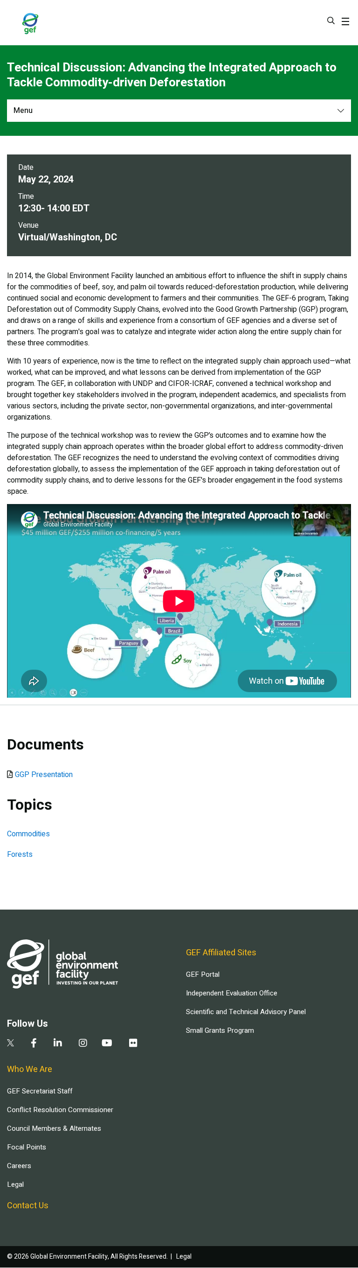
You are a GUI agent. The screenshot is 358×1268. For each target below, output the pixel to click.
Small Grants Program (220, 1030)
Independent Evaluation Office (231, 993)
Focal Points (26, 1147)
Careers (19, 1166)
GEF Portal (203, 974)
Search (331, 20)
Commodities (28, 834)
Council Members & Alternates (54, 1128)
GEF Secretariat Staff (39, 1091)
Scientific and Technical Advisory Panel (246, 1012)
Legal (15, 1184)
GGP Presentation (44, 774)
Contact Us (27, 1205)
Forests (20, 854)
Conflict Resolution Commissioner (60, 1110)
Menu (23, 110)
